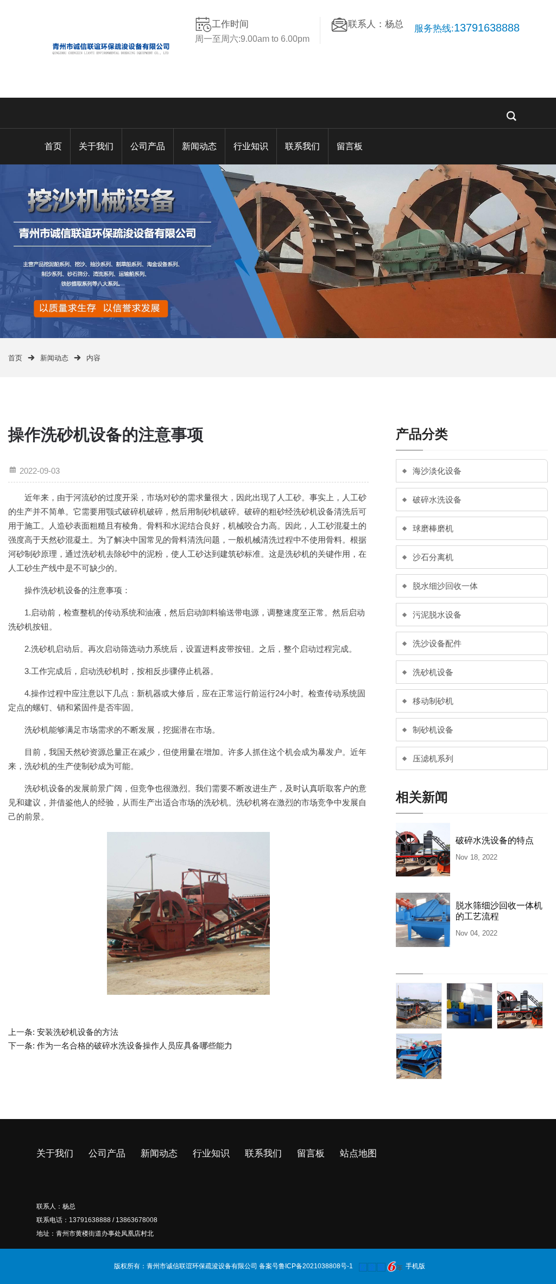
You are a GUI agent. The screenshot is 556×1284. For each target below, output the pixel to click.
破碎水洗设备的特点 (495, 840)
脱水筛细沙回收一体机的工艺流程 (499, 911)
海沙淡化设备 (437, 470)
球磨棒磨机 (433, 528)
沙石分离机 (433, 557)
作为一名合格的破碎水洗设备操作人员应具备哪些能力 (134, 1045)
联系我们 (302, 146)
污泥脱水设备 (437, 614)
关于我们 (96, 146)
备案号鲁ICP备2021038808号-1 (306, 1266)
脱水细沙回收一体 (445, 585)
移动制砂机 (433, 700)
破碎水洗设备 (437, 499)
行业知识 (250, 146)
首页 (53, 146)
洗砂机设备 (433, 672)
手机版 (415, 1266)
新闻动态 (199, 146)
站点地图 (358, 1153)
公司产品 (147, 146)
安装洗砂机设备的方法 (77, 1032)
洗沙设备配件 (437, 643)
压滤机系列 (433, 758)
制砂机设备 (433, 729)
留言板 (350, 146)
